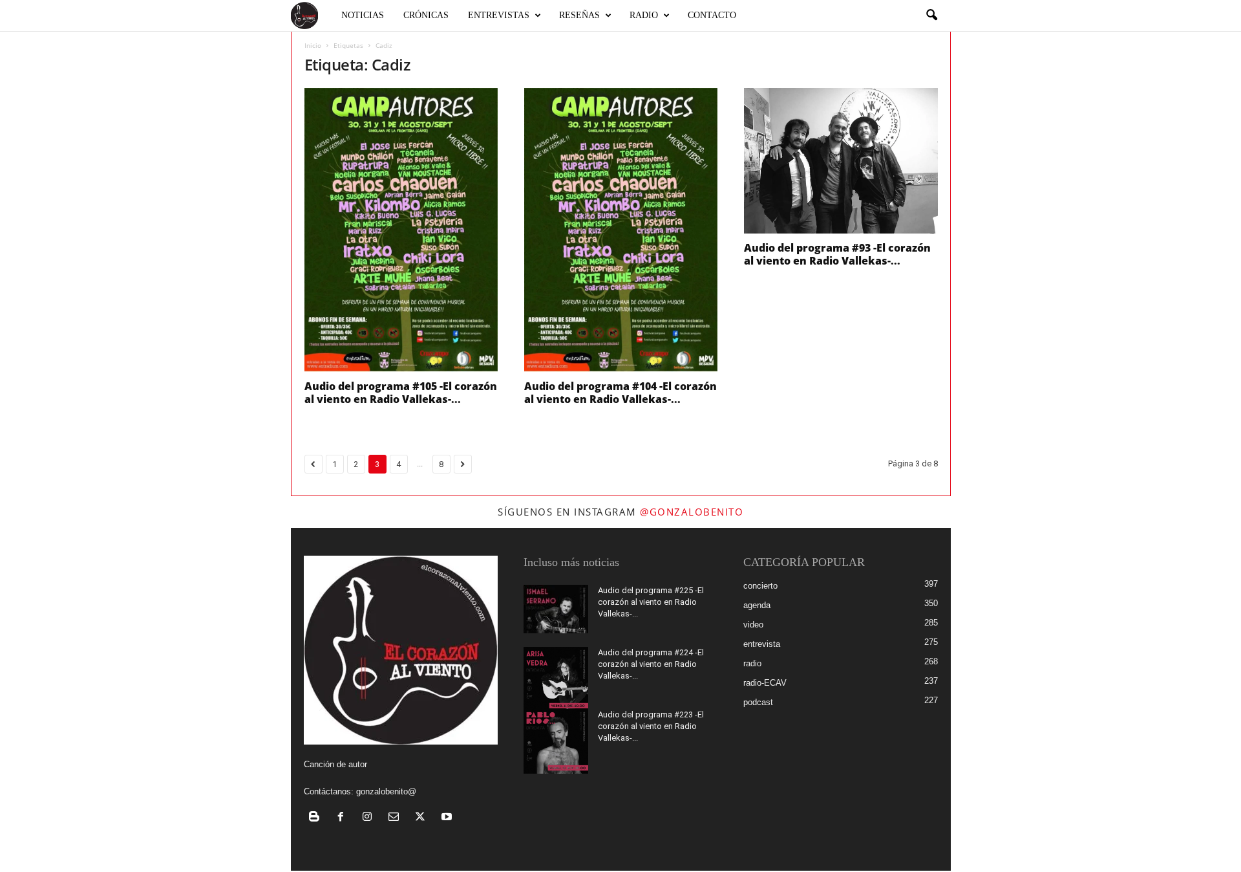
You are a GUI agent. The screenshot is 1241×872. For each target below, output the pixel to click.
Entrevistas (498, 15)
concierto (760, 586)
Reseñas (579, 15)
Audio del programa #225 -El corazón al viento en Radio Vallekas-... (651, 601)
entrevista (761, 644)
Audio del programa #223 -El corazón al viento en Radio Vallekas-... (651, 726)
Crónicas (426, 15)
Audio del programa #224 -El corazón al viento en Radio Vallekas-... (651, 664)
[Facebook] (343, 818)
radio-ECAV (765, 683)
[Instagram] (370, 818)
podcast (758, 702)
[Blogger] (317, 818)
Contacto (712, 15)
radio (752, 663)
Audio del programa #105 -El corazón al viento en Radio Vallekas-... (400, 392)
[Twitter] (423, 818)
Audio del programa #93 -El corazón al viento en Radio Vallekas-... (837, 254)
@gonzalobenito (691, 511)
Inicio (312, 45)
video (753, 624)
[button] (931, 15)
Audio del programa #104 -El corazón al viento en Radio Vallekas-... (620, 392)
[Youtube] (448, 818)
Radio (644, 15)
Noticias (362, 15)
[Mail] (396, 818)
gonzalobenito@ (386, 791)
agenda (756, 605)
